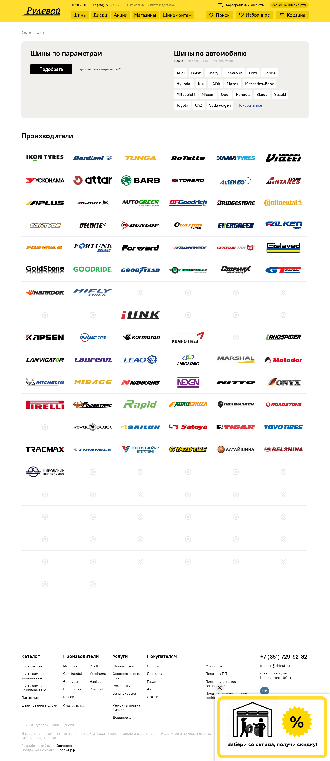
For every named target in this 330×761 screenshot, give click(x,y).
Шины (80, 15)
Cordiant (96, 689)
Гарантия (154, 681)
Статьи (152, 697)
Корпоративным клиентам (245, 5)
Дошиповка (122, 717)
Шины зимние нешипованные (33, 688)
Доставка (154, 674)
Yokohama (98, 674)
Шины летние (32, 666)
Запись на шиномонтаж (289, 5)
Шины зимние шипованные (32, 676)
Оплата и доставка (161, 5)
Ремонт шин (123, 686)
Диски (100, 15)
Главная (26, 33)
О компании (136, 5)
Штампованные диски (39, 705)
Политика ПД (216, 674)
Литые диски (31, 698)
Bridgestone (73, 689)
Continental (72, 674)
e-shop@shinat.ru (275, 665)
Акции (121, 15)
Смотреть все (74, 705)
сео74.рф (67, 750)
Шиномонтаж (177, 15)
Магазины (145, 15)
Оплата (153, 666)
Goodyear (71, 681)
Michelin (70, 666)
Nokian (68, 697)
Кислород (64, 746)
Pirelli (94, 666)
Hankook (96, 681)
